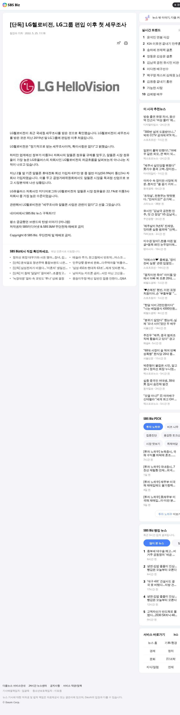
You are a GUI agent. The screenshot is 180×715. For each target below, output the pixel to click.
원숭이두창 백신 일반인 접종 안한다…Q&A (99, 278)
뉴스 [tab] (175, 634)
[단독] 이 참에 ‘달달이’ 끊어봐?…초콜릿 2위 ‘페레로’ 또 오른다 (40, 273)
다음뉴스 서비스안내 (14, 685)
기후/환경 (171, 643)
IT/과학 (170, 659)
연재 (171, 667)
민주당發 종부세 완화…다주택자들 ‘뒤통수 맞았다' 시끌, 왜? (100, 263)
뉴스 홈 (152, 643)
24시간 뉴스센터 (38, 685)
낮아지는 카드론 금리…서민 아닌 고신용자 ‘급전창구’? (100, 273)
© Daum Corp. (11, 702)
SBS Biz (14, 5)
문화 (152, 659)
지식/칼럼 (152, 667)
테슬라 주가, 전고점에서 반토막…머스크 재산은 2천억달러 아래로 (100, 257)
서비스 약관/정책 (72, 685)
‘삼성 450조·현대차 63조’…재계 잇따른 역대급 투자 (100, 268)
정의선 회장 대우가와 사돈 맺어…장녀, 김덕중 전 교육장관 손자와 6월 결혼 (40, 257)
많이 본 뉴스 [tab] (156, 543)
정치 (171, 651)
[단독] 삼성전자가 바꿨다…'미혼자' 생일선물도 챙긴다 (40, 268)
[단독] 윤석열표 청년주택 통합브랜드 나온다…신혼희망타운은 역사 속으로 (40, 263)
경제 (152, 651)
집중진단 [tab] (151, 435)
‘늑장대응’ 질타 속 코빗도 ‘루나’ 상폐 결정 (38, 278)
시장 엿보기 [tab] (153, 443)
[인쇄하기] (125, 43)
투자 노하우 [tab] (153, 427)
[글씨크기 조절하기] (118, 43)
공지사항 (55, 685)
